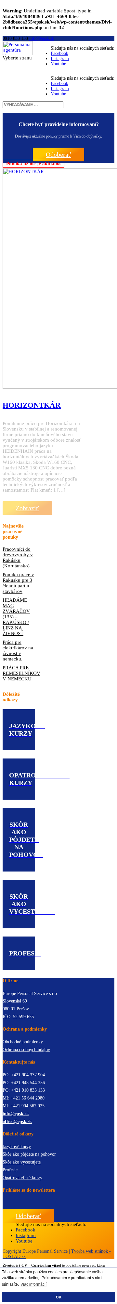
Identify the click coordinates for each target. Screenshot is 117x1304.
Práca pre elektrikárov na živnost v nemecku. (18, 650)
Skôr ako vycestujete (22, 1162)
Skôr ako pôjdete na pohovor (29, 1154)
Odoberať (58, 154)
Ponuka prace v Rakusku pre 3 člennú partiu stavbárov (18, 583)
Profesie (10, 1169)
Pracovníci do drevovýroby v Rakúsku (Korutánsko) (18, 557)
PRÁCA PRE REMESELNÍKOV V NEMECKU (19, 673)
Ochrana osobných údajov (26, 1049)
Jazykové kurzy (17, 1146)
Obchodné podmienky (23, 1041)
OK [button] (58, 1297)
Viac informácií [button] (33, 1284)
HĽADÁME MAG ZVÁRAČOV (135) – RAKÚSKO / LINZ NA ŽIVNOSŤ (16, 616)
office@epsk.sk (17, 1121)
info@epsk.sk (16, 1113)
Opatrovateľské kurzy (22, 1177)
